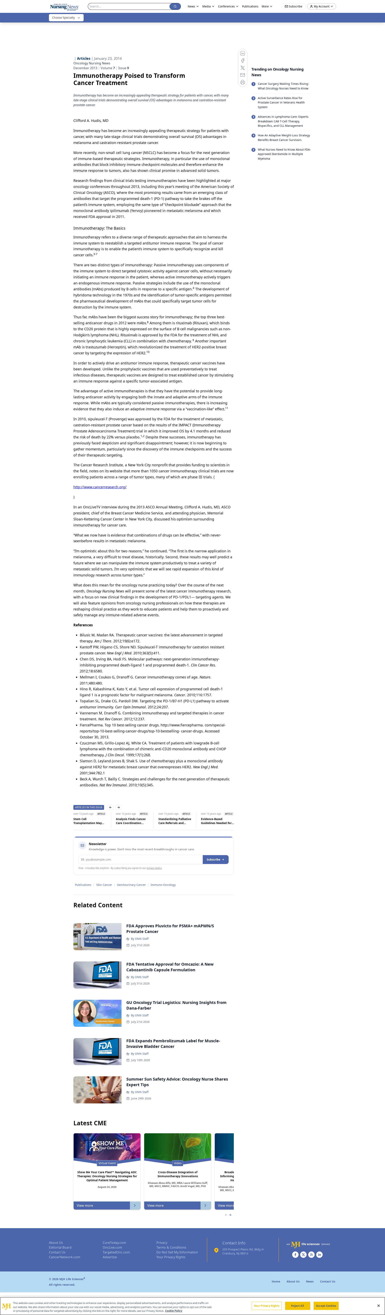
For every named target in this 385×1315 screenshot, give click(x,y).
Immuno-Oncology (163, 885)
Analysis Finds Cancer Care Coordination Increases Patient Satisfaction (131, 821)
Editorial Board (60, 1247)
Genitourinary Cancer (131, 885)
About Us (56, 1242)
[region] (192, 1306)
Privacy (161, 1242)
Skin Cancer (104, 885)
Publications (250, 6)
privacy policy (154, 868)
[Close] (378, 1305)
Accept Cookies (326, 1305)
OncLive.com (112, 1247)
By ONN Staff (140, 939)
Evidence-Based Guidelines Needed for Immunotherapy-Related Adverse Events (218, 821)
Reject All (297, 1305)
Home (276, 1281)
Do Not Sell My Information (177, 1252)
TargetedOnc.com (116, 1252)
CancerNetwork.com (64, 1257)
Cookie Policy (173, 1311)
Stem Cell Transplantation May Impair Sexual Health (87, 821)
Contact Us (57, 1252)
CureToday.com (114, 1242)
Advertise (110, 1257)
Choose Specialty (63, 17)
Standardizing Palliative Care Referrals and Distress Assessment (174, 821)
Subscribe (213, 859)
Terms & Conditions (171, 1247)
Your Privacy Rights (170, 1257)
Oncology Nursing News (91, 63)
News (191, 6)
